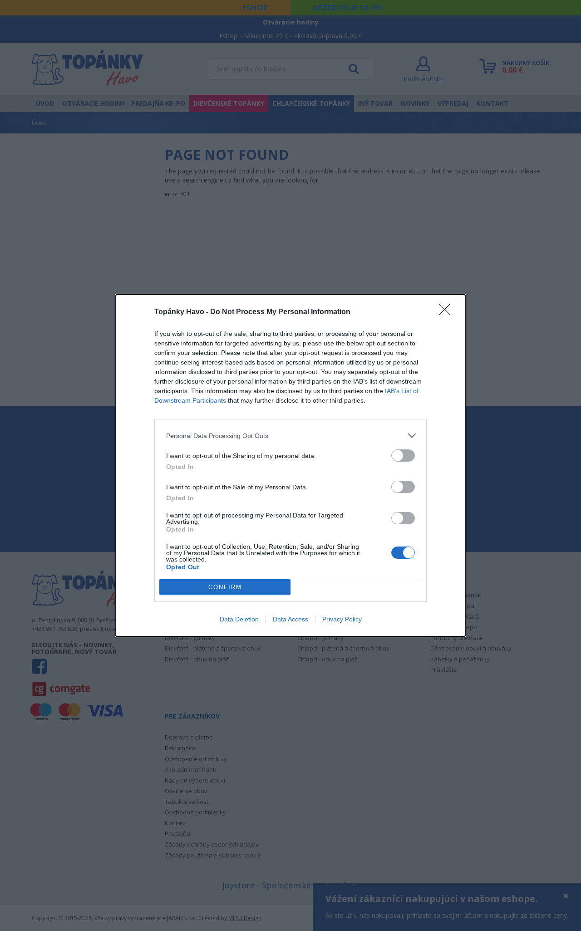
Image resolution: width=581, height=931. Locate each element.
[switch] (403, 455)
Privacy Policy (342, 619)
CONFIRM (225, 587)
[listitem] (290, 435)
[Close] (447, 312)
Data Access (290, 619)
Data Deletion (239, 619)
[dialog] (290, 465)
